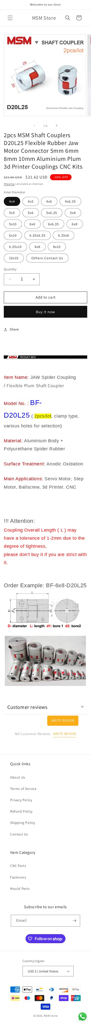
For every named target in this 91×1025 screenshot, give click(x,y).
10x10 (13, 258)
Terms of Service (23, 788)
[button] (10, 17)
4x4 (12, 201)
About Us (17, 777)
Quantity (10, 269)
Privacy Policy (21, 800)
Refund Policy (21, 811)
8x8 (37, 246)
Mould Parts (20, 888)
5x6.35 (51, 212)
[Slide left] (34, 125)
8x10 (57, 246)
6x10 (13, 235)
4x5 (31, 201)
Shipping (9, 184)
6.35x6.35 (38, 235)
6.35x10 (15, 246)
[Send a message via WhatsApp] (82, 1016)
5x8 (73, 212)
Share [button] (14, 329)
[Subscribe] (74, 921)
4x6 (49, 201)
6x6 (32, 224)
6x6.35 (53, 224)
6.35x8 (63, 235)
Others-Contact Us (47, 258)
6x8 (75, 224)
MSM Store (51, 1015)
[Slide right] (56, 125)
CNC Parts (18, 865)
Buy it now (45, 311)
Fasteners (18, 877)
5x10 (13, 224)
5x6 (31, 212)
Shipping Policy (22, 822)
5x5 (12, 212)
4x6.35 (70, 201)
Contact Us (19, 834)
